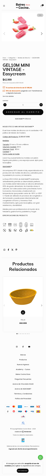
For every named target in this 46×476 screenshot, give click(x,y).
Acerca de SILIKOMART (23, 389)
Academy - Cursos (23, 369)
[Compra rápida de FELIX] (23, 312)
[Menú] (4, 6)
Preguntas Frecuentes (23, 379)
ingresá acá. (13, 449)
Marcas (23, 355)
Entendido (22, 471)
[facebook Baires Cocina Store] (23, 347)
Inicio (4, 58)
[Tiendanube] (23, 432)
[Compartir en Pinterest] (16, 249)
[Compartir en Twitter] (12, 249)
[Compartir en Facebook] (8, 249)
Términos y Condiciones (23, 394)
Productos (23, 360)
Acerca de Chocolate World (23, 384)
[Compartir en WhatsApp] (4, 249)
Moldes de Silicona (24, 58)
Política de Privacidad (23, 399)
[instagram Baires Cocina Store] (17, 347)
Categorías (12, 58)
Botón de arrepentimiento (27, 449)
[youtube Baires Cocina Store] (29, 347)
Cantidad (5, 101)
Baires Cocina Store (23, 374)
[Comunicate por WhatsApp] (40, 457)
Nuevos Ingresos (23, 364)
